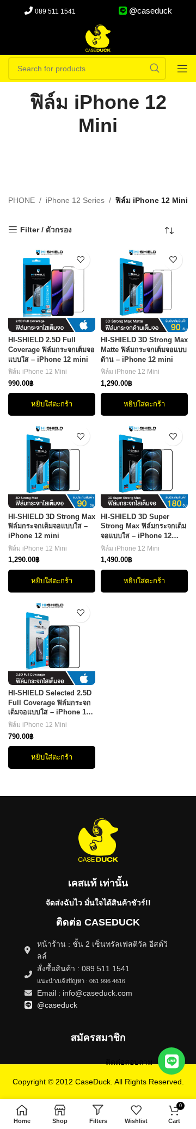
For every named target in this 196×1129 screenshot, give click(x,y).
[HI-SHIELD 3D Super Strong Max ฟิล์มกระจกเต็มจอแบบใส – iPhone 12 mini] (144, 464)
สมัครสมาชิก (98, 1037)
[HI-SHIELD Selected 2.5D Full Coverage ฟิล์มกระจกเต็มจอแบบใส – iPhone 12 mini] (51, 641)
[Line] (171, 1061)
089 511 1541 (55, 11)
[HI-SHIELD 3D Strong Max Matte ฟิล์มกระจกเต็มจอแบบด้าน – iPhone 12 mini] (144, 288)
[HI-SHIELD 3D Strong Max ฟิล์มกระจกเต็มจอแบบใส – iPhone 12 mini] (51, 464)
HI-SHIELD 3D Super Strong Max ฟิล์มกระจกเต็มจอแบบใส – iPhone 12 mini (143, 527)
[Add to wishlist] (80, 259)
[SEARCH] (154, 68)
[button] (51, 404)
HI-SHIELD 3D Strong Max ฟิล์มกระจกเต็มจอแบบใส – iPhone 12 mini (51, 526)
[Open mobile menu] (182, 68)
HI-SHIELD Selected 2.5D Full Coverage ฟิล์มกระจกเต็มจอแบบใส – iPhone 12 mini (49, 703)
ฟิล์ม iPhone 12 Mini (37, 371)
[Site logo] (98, 37)
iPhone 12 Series (75, 200)
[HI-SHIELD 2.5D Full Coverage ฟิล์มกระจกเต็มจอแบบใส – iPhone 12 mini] (51, 288)
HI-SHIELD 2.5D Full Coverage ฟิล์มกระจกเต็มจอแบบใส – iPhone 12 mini (51, 349)
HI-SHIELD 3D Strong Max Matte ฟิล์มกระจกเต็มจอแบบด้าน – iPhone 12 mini (144, 349)
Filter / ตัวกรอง (46, 229)
